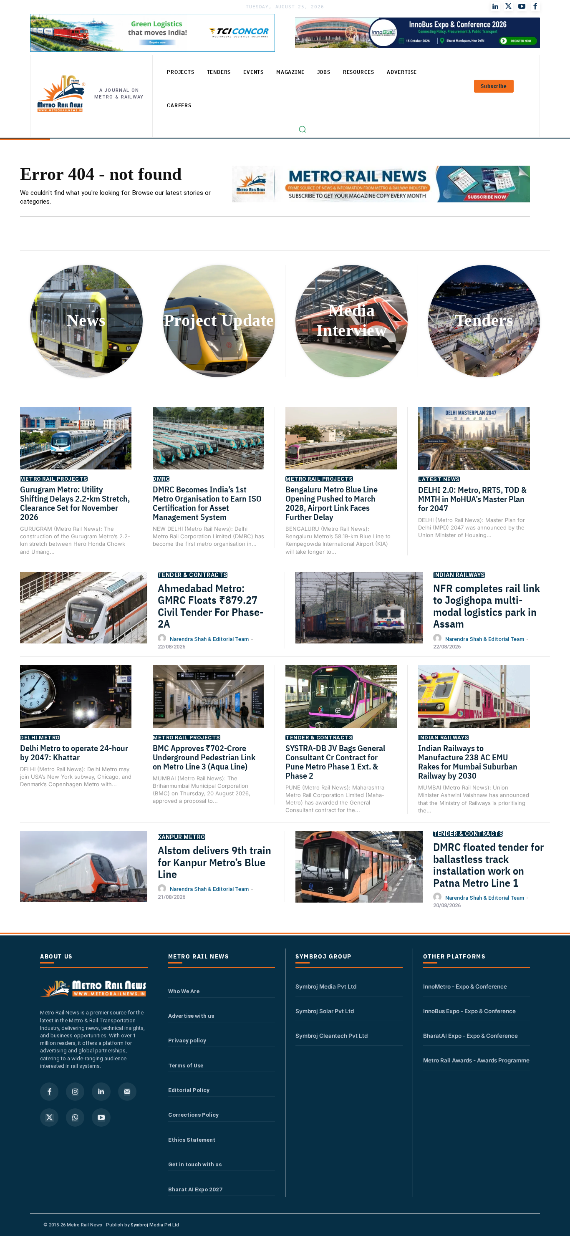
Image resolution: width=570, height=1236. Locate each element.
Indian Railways (459, 575)
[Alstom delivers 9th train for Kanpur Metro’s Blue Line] (83, 875)
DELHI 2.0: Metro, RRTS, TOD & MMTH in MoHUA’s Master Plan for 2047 (472, 499)
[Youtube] (522, 6)
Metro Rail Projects (54, 479)
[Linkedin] (101, 1091)
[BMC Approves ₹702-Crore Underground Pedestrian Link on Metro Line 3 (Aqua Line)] (208, 704)
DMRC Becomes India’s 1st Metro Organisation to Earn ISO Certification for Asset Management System (207, 503)
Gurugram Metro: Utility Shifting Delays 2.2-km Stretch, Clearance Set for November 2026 (75, 503)
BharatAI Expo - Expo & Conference (470, 1035)
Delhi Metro (40, 737)
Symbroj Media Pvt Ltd (325, 986)
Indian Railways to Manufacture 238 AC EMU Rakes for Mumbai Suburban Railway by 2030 (467, 761)
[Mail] (127, 1091)
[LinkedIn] (495, 6)
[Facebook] (535, 6)
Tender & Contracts (192, 575)
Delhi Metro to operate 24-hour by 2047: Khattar (74, 752)
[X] (49, 1117)
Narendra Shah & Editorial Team (209, 639)
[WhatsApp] (75, 1117)
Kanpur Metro (181, 837)
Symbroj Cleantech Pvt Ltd (331, 1035)
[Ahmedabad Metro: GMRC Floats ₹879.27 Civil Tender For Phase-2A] (83, 616)
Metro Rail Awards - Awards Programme (476, 1060)
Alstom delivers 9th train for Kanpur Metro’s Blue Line (214, 862)
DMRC (161, 479)
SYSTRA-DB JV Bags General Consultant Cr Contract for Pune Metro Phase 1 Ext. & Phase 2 (335, 761)
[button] (302, 129)
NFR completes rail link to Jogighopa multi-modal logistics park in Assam (486, 606)
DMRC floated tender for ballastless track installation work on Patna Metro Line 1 (488, 865)
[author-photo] (163, 638)
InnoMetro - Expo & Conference (465, 986)
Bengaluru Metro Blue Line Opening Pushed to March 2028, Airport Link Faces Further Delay (331, 503)
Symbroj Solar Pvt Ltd (324, 1011)
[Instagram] (75, 1091)
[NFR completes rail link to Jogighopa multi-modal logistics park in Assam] (359, 616)
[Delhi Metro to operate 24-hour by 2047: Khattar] (75, 704)
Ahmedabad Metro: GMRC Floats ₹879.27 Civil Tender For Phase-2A (210, 606)
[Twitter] (508, 6)
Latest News (439, 479)
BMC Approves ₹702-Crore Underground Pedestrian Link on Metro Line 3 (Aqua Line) (204, 757)
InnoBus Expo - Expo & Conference (469, 1011)
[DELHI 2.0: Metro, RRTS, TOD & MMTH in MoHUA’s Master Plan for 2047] (474, 446)
